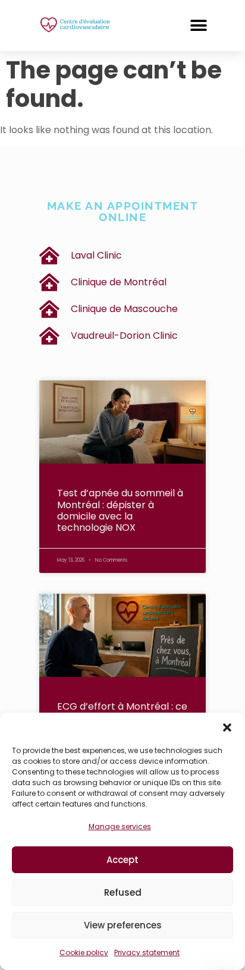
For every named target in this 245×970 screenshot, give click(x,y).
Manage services (120, 826)
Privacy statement (147, 952)
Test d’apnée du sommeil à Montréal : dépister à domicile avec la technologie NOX (120, 510)
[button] (227, 727)
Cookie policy (83, 952)
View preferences (123, 925)
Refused (123, 892)
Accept (122, 860)
